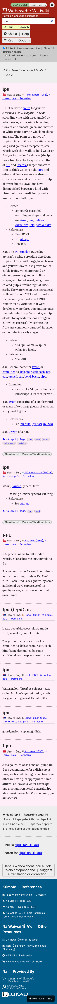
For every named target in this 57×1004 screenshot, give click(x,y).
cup (4, 376)
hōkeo (23, 220)
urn (21, 376)
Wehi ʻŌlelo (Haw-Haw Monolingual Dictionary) (24, 947)
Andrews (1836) (33, 751)
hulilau (39, 220)
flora (30, 439)
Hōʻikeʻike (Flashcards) (18, 955)
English (42, 5)
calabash (39, 372)
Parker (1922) (32, 614)
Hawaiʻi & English (20, 5)
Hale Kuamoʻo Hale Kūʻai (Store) (24, 961)
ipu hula (25, 424)
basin (35, 376)
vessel (36, 367)
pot (48, 372)
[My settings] (52, 4)
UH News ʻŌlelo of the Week (21, 939)
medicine (22, 443)
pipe (43, 376)
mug (29, 372)
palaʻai (24, 503)
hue (30, 220)
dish (22, 372)
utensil (12, 376)
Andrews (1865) (33, 540)
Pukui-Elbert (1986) (35, 94)
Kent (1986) (31, 675)
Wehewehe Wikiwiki (28, 10)
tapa (40, 169)
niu (8, 165)
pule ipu (24, 239)
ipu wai (48, 424)
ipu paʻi (37, 424)
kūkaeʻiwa (21, 225)
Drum (12, 402)
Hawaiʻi (33, 5)
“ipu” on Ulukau (30, 853)
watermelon (22, 251)
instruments (9, 443)
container (8, 372)
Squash (16, 486)
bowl (27, 376)
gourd (26, 108)
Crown (13, 432)
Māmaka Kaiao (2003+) (38, 472)
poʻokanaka (43, 225)
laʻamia (22, 165)
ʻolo (32, 225)
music (46, 439)
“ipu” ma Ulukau (27, 845)
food (37, 439)
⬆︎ (40, 998)
